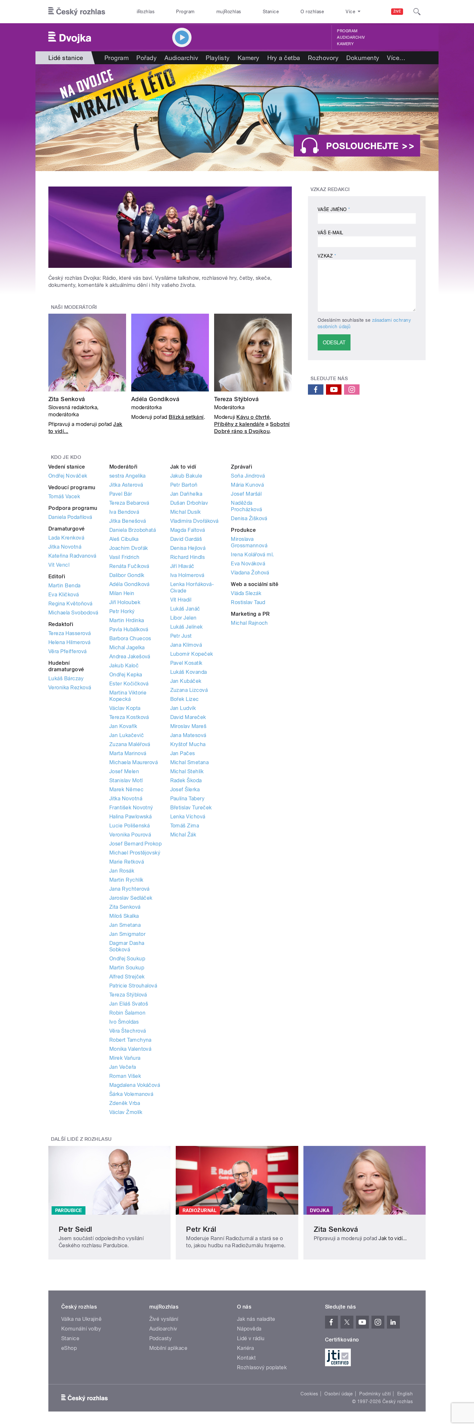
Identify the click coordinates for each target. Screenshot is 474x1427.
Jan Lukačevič (126, 735)
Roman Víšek (125, 1076)
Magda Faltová (187, 530)
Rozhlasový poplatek (262, 1367)
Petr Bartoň (184, 485)
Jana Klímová (186, 645)
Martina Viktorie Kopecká (128, 696)
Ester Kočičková (129, 684)
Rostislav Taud (248, 602)
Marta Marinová (127, 753)
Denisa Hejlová (188, 548)
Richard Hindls (187, 557)
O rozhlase (312, 11)
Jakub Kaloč (124, 666)
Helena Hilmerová (69, 642)
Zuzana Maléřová (129, 744)
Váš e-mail (330, 232)
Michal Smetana (189, 762)
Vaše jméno (334, 209)
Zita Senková (66, 399)
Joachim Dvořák (128, 548)
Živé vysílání (163, 1319)
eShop (69, 1348)
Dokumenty (362, 57)
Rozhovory (323, 57)
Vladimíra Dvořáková (194, 521)
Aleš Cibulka (124, 539)
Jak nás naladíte (256, 1319)
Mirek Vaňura (125, 1058)
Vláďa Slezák (246, 593)
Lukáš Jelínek (186, 627)
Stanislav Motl (126, 780)
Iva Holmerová (187, 575)
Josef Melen (124, 771)
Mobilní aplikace (168, 1348)
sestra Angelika (127, 476)
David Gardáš (186, 539)
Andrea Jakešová (129, 656)
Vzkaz (327, 255)
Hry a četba (283, 57)
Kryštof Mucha (188, 744)
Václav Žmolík (125, 1112)
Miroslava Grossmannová (249, 542)
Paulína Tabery (187, 798)
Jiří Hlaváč (182, 566)
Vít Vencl (58, 565)
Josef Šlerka (185, 789)
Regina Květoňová (70, 604)
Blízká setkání (186, 417)
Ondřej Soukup (127, 959)
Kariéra (245, 1348)
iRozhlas (146, 11)
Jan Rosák (121, 871)
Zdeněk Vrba (124, 1103)
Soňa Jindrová (248, 476)
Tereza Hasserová (69, 633)
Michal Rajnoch (249, 623)
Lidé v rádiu (251, 1338)
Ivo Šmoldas (124, 1022)
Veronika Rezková (69, 687)
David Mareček (188, 717)
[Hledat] (417, 11)
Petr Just (181, 636)
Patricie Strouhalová (133, 986)
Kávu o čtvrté (253, 417)
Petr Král (201, 1229)
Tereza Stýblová (236, 399)
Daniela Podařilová (70, 517)
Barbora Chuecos (130, 638)
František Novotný (131, 808)
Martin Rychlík (126, 880)
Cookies (309, 1393)
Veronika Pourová (130, 835)
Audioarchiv (351, 37)
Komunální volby (81, 1329)
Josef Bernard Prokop (135, 844)
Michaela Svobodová (73, 613)
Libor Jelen (183, 618)
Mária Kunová (247, 485)
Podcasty (160, 1338)
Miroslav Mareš (188, 726)
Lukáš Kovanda (188, 672)
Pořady (146, 57)
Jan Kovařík (123, 726)
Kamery (345, 44)
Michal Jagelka (127, 647)
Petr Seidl (75, 1229)
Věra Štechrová (127, 1031)
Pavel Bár (120, 494)
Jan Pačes (182, 753)
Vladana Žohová (250, 573)
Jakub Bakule (186, 476)
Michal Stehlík (187, 771)
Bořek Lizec (184, 699)
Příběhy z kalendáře (239, 424)
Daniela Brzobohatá (132, 530)
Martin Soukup (126, 968)
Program (185, 11)
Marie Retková (126, 862)
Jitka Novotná (64, 547)
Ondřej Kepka (125, 675)
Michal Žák (183, 835)
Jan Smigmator (127, 934)
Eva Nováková (248, 564)
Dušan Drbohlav (189, 503)
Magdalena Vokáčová (134, 1085)
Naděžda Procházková (246, 506)
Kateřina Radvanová (72, 556)
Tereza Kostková (129, 717)
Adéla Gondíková (155, 399)
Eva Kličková (63, 595)
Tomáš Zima (184, 826)
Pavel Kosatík (186, 663)
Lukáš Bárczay (66, 678)
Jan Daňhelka (186, 494)
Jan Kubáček (186, 681)
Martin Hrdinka (126, 620)
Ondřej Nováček (67, 476)
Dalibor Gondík (126, 575)
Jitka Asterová (126, 485)
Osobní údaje (338, 1393)
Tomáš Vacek (64, 496)
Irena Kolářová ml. (252, 555)
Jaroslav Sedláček (131, 898)
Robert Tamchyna (130, 1040)
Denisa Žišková (249, 518)
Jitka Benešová (127, 521)
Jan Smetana (125, 925)
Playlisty (218, 57)
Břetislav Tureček (191, 808)
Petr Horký (122, 611)
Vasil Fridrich (124, 557)
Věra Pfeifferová (67, 651)
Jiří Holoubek (124, 602)
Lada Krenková (66, 538)
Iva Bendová (124, 512)
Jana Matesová (188, 735)
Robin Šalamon (127, 1013)
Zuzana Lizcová (189, 690)
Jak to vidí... (393, 1238)
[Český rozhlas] (76, 11)
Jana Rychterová (129, 889)
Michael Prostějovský (135, 853)
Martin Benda (64, 585)
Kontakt (246, 1358)
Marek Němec (126, 789)
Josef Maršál (246, 494)
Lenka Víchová (187, 817)
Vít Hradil (181, 600)
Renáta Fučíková (129, 566)
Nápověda (249, 1329)
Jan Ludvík (183, 708)
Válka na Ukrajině (81, 1319)
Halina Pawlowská (130, 817)
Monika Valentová (130, 1049)
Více (396, 57)
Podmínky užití (375, 1393)
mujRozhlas (228, 11)
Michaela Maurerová (133, 762)
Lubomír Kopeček (191, 654)
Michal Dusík (185, 512)
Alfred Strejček (127, 977)
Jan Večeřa (122, 1067)
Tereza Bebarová (129, 503)
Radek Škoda (186, 780)
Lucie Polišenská (129, 826)
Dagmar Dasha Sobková (126, 946)
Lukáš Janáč (185, 609)
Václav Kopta (125, 708)
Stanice (271, 11)
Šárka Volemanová (131, 1094)
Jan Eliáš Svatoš (128, 1004)
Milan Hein (121, 593)
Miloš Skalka (124, 916)
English (405, 1393)
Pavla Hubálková (128, 629)
